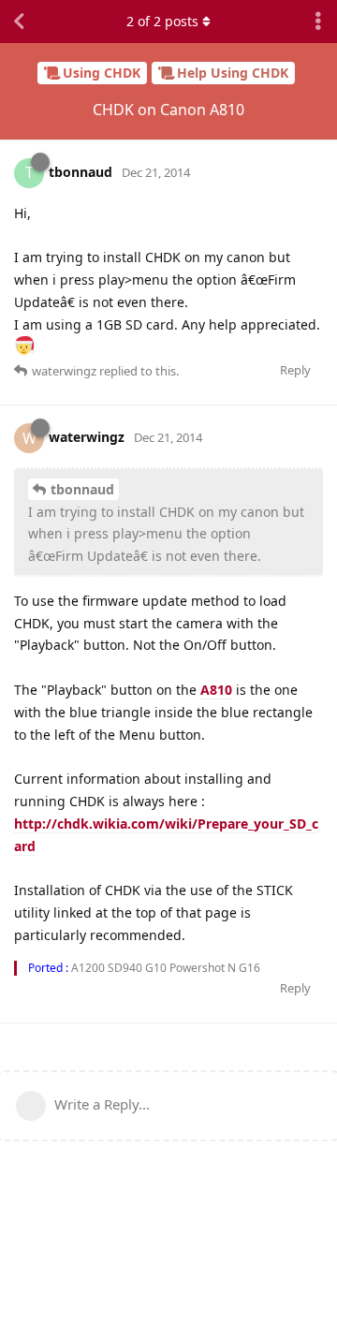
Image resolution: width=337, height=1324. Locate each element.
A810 (216, 690)
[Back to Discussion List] (18, 21)
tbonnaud (82, 489)
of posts (162, 21)
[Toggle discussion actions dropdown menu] (318, 21)
